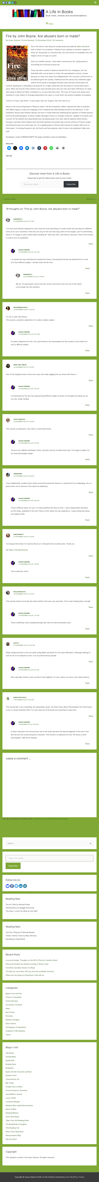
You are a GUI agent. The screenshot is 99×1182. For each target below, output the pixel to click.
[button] (95, 2)
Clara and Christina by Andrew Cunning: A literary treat (27, 964)
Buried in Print (11, 1075)
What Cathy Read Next (15, 1132)
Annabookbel (11, 1057)
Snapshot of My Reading (15, 1031)
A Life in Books (59, 11)
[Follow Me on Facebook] (6, 3)
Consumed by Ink (12, 1079)
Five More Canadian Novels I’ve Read (20, 968)
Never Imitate (11, 1109)
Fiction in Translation (14, 997)
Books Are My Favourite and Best (19, 1072)
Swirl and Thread (20, 365)
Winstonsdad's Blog (13, 1135)
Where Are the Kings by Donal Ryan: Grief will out (25, 975)
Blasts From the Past (14, 994)
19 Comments (57, 40)
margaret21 (17, 219)
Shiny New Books (12, 1117)
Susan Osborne (24, 250)
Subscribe (71, 184)
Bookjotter (10, 1068)
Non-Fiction (10, 1012)
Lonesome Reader (13, 1102)
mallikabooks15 (19, 592)
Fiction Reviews (28, 40)
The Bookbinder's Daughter (16, 1124)
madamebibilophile (20, 307)
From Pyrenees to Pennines (16, 1090)
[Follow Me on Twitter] (9, 3)
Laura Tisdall (11, 1098)
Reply (91, 244)
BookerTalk (10, 1060)
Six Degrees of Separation (16, 1027)
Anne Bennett (18, 534)
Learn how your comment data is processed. (50, 819)
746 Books (10, 1053)
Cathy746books (19, 419)
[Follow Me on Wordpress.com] (15, 3)
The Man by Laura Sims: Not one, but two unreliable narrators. (30, 971)
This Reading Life (12, 1128)
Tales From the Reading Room (17, 1120)
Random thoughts (12, 1020)
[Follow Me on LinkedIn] (12, 3)
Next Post (91, 199)
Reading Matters (12, 1113)
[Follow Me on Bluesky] (3, 3)
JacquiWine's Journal (14, 1094)
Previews (9, 1016)
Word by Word (11, 1139)
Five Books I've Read (14, 1005)
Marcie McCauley (20, 697)
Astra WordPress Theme (74, 1177)
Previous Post (9, 199)
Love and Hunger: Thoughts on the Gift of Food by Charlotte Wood (31, 960)
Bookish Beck (11, 1064)
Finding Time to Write (14, 1087)
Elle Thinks (10, 1083)
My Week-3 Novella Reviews (17, 550)
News (8, 1008)
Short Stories (11, 1023)
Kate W (16, 643)
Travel (8, 1035)
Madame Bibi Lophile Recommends (19, 1105)
